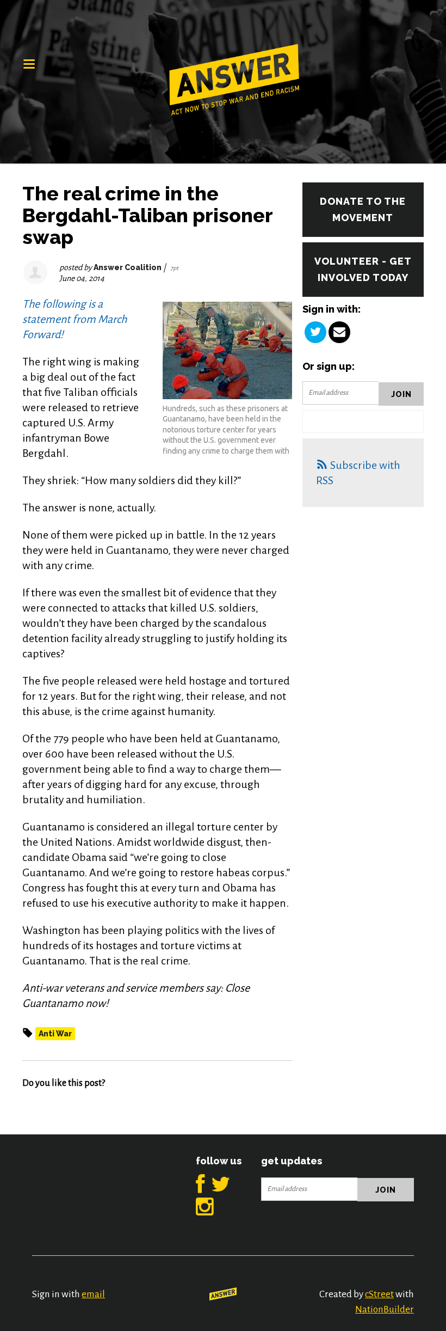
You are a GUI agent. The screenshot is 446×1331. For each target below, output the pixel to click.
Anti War (55, 1033)
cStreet (379, 1294)
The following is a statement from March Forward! (74, 319)
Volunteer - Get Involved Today (363, 269)
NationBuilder (384, 1309)
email (93, 1294)
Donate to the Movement (363, 209)
